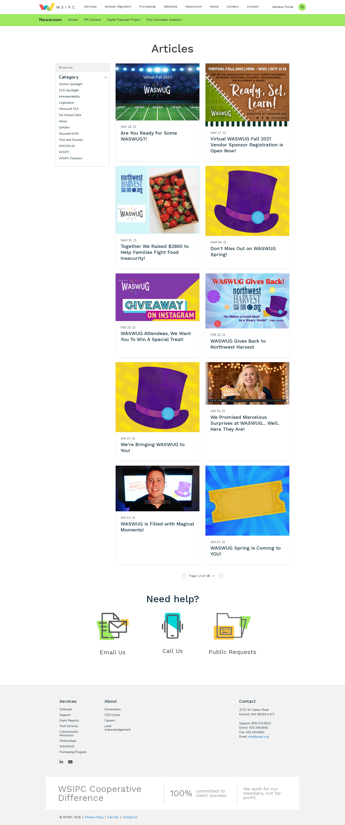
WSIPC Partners (70, 158)
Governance (112, 709)
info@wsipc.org (258, 737)
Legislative (66, 103)
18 (208, 576)
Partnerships (67, 741)
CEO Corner (112, 715)
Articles (73, 20)
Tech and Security (71, 140)
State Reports (69, 720)
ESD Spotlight (69, 90)
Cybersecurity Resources (68, 733)
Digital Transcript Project (123, 20)
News (63, 121)
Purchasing (147, 6)
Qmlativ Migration (118, 6)
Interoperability (69, 96)
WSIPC (64, 152)
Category (68, 77)
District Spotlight (70, 84)
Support (64, 715)
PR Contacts (92, 20)
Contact (253, 6)
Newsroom (193, 6)
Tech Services (68, 726)
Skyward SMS (69, 133)
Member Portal (282, 7)
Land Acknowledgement (117, 727)
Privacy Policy (94, 817)
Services (90, 6)
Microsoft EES (69, 109)
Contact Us (130, 817)
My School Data (70, 115)
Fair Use (113, 817)
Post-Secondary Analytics (163, 20)
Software (65, 709)
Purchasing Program (73, 752)
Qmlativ (64, 127)
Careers (233, 6)
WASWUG (170, 6)
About (214, 6)
